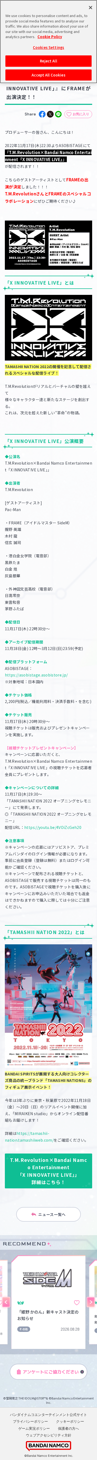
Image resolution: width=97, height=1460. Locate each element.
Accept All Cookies (48, 75)
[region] (48, 41)
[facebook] (42, 114)
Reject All (48, 61)
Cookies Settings (48, 47)
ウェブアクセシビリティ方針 (48, 1435)
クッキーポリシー (70, 1421)
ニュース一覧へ (52, 1214)
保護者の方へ (68, 1428)
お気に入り (81, 114)
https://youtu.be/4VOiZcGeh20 (52, 827)
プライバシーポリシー (30, 1421)
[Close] (90, 8)
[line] (58, 114)
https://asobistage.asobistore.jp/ (36, 675)
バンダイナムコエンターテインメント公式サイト (48, 1414)
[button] (6, 1302)
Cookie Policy (49, 36)
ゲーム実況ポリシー (34, 1428)
